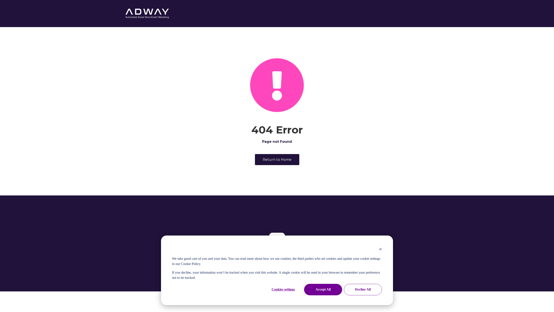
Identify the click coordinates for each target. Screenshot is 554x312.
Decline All (363, 289)
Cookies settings (283, 289)
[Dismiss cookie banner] (380, 250)
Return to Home (277, 160)
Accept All (323, 289)
